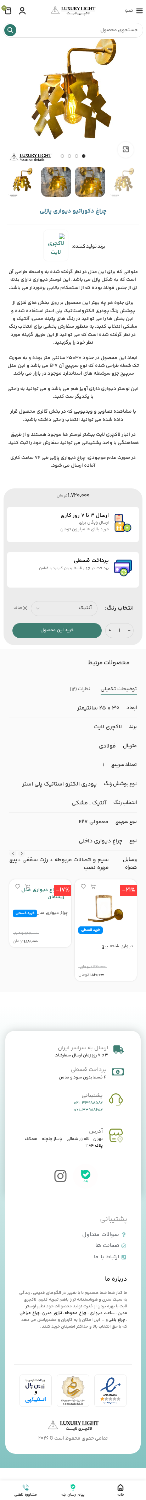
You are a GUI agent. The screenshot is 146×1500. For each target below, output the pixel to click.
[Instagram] (60, 1176)
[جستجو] (10, 30)
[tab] (119, 689)
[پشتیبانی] (116, 1100)
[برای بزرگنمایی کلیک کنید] (126, 150)
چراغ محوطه (75, 1313)
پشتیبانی (92, 1095)
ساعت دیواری (102, 1313)
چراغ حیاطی (29, 1313)
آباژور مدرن (52, 1313)
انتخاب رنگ (120, 608)
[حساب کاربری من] (22, 11)
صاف (17, 608)
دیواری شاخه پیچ (117, 946)
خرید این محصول (57, 630)
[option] (83, 156)
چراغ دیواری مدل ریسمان (44, 913)
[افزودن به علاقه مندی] (83, 886)
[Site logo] (73, 10)
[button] (93, 886)
